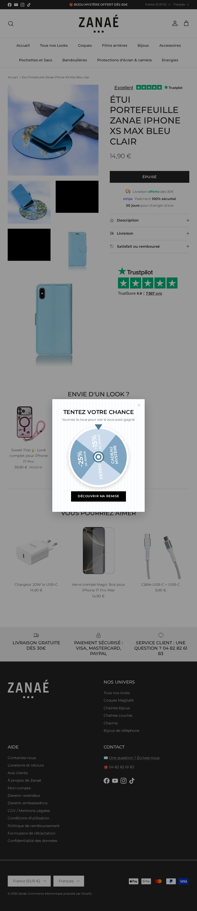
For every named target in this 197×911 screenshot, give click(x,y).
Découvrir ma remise (98, 496)
